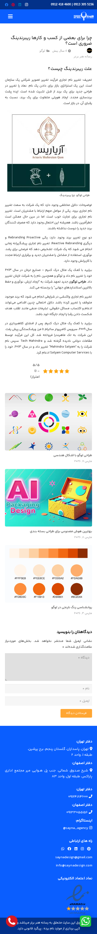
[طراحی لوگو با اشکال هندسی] (48, 422)
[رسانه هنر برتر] (84, 16)
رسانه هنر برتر (83, 56)
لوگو (42, 50)
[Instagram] (26, 4)
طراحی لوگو (78, 281)
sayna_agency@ (76, 828)
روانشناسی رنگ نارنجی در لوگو (71, 607)
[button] (10, 16)
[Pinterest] (13, 4)
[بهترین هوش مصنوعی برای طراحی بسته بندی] (48, 498)
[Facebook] (6, 4)
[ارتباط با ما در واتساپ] (85, 921)
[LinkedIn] (19, 4)
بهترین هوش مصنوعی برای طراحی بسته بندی (61, 531)
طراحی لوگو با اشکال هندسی (72, 455)
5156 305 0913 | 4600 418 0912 (72, 4)
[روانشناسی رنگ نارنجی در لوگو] (48, 574)
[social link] (89, 849)
